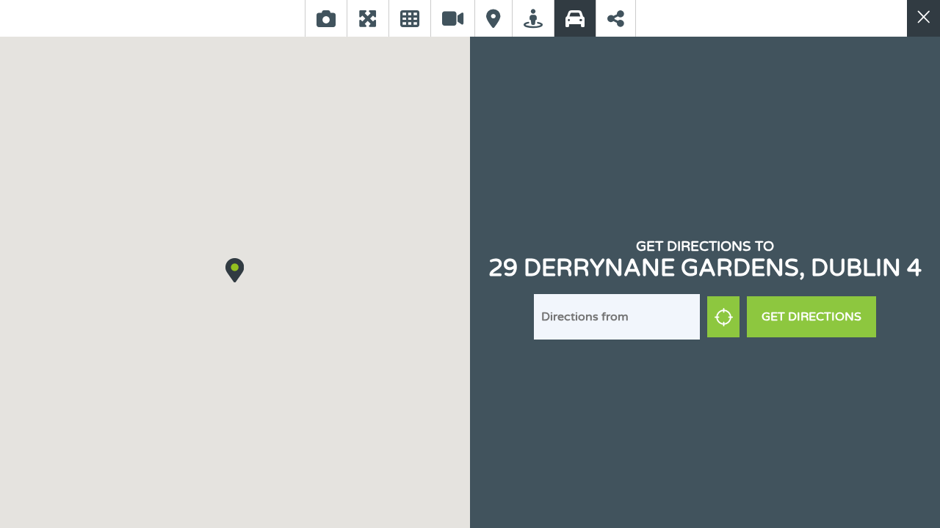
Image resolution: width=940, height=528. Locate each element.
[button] (235, 269)
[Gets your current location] (723, 316)
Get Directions (811, 316)
